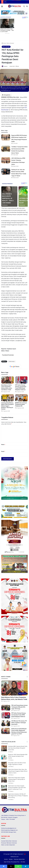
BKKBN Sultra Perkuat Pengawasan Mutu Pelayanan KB (21, 404)
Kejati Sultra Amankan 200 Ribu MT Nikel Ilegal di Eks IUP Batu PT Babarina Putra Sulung (18, 795)
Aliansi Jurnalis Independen (8, 844)
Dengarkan (7, 95)
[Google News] (14, 366)
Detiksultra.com (14, 856)
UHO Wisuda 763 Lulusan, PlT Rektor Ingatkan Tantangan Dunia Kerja (19, 722)
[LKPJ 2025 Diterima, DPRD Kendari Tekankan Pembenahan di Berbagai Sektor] (5, 160)
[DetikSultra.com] (14, 6)
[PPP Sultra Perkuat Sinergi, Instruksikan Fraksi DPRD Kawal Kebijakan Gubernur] (21, 380)
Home (4, 43)
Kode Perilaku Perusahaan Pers (11, 861)
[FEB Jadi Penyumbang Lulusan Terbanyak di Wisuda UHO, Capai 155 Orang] (5, 707)
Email (3, 451)
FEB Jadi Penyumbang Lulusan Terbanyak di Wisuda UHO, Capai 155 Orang (19, 707)
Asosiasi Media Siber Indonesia (9, 841)
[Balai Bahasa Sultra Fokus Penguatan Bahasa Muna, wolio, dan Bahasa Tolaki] (7, 380)
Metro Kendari (10, 43)
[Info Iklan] (14, 12)
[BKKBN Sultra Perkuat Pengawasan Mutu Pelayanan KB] (21, 397)
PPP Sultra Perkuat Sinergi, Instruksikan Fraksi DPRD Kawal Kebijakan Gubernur (18, 714)
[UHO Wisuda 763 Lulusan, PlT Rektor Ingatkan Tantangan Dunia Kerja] (5, 723)
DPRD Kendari (12, 361)
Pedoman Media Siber (19, 859)
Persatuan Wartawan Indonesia (9, 843)
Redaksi (5, 66)
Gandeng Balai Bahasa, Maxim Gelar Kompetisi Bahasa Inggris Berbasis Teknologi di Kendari (7, 406)
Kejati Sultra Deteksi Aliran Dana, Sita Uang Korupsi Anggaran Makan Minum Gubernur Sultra (17, 771)
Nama (3, 444)
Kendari (5, 817)
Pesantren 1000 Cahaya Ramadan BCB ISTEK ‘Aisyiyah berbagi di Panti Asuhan (17, 756)
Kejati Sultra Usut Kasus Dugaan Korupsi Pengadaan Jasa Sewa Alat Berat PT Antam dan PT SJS (17, 787)
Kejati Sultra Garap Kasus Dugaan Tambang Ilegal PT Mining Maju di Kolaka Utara (16, 779)
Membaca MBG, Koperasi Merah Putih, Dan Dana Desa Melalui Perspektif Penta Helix (17, 748)
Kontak (6, 859)
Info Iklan (23, 861)
